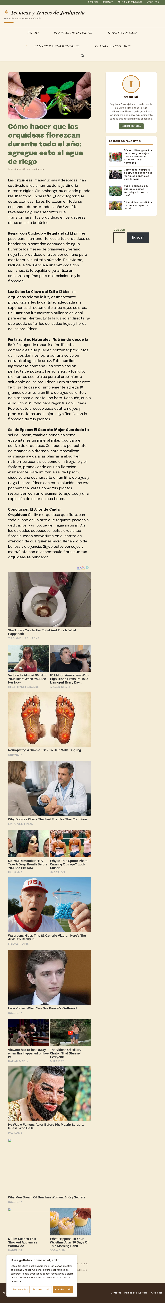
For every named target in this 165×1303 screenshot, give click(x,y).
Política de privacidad (130, 2)
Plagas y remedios (113, 46)
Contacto (107, 2)
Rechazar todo (41, 1290)
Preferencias (20, 1290)
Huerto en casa (123, 32)
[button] (82, 56)
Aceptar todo (63, 1290)
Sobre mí (93, 2)
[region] (41, 1276)
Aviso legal (153, 2)
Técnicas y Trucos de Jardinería (48, 12)
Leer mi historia (131, 126)
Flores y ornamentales (57, 46)
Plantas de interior (73, 32)
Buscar (119, 229)
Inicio (33, 32)
